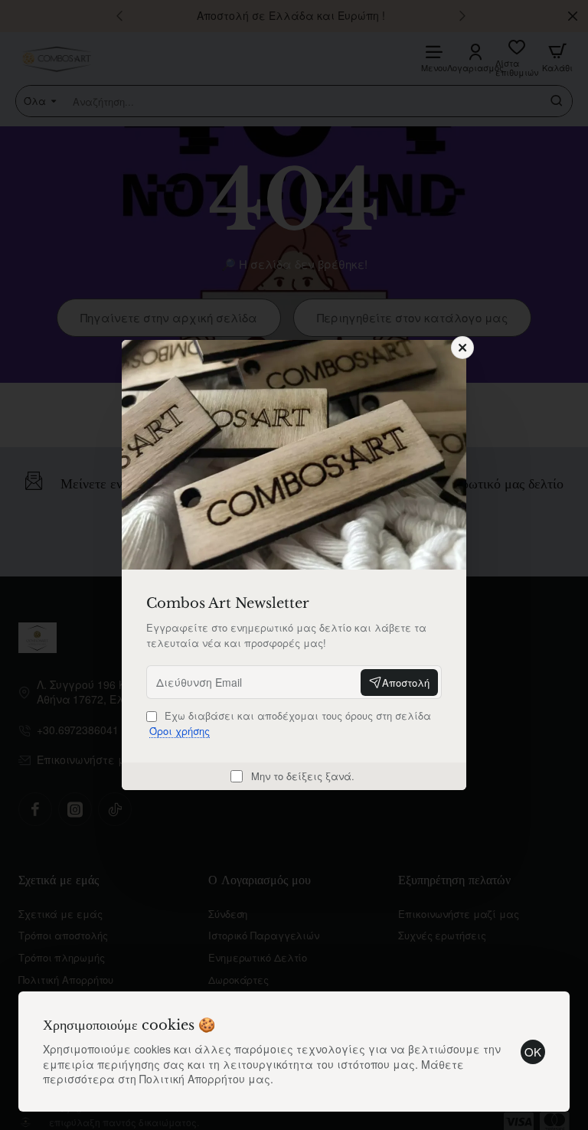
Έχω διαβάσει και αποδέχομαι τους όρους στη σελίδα (290, 723)
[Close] (462, 347)
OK (532, 1051)
